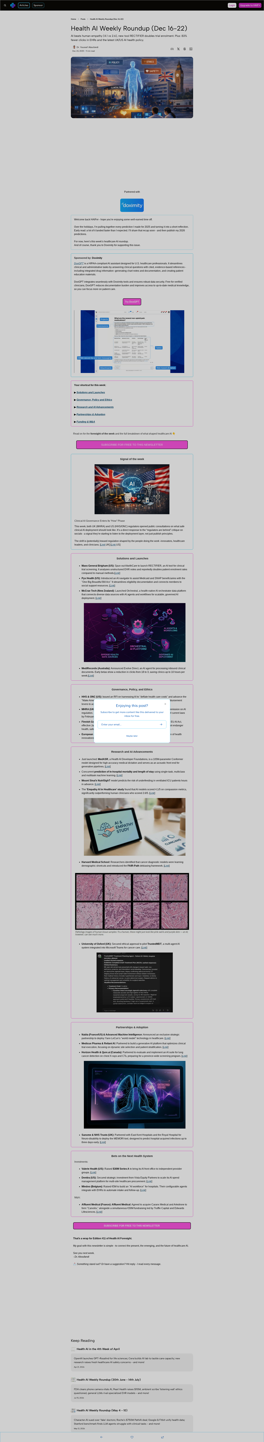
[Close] (165, 704)
